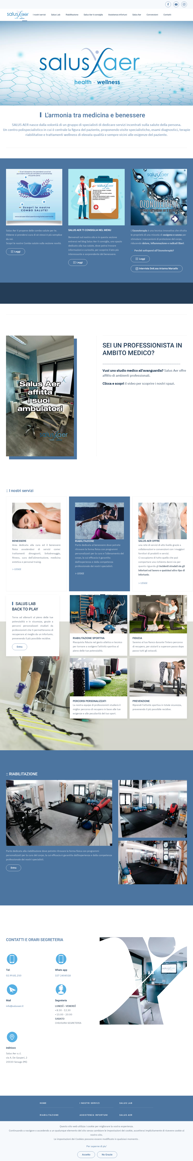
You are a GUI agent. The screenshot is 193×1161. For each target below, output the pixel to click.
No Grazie (107, 1154)
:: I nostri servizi (19, 491)
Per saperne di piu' (96, 1146)
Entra (19, 647)
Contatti (167, 14)
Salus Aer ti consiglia (93, 14)
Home (24, 14)
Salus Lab (55, 14)
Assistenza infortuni (117, 14)
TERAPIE (143, 541)
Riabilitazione (72, 14)
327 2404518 (63, 975)
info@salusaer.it (15, 1005)
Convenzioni (152, 14)
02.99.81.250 (13, 975)
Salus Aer (136, 14)
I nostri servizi (39, 14)
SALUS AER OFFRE (86, 541)
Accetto (86, 1154)
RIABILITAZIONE (21, 541)
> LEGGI (142, 573)
